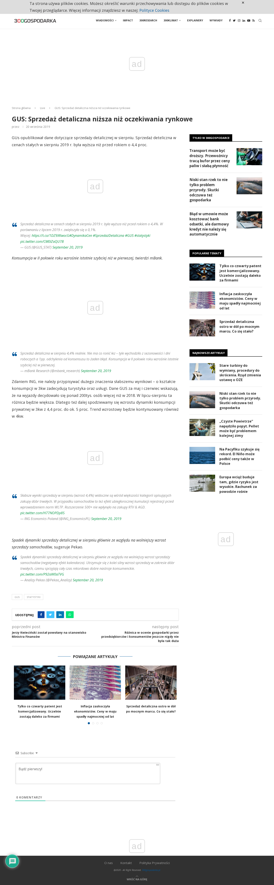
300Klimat (171, 20)
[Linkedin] (244, 20)
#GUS (129, 235)
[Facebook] (230, 20)
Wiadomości (105, 20)
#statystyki (142, 235)
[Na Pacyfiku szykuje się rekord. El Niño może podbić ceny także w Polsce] (202, 455)
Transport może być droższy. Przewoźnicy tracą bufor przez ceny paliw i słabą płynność (209, 158)
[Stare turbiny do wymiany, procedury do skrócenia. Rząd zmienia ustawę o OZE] (202, 371)
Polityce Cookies (154, 10)
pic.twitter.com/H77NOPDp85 (42, 513)
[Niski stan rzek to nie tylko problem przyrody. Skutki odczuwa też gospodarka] (249, 185)
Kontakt (126, 863)
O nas (108, 863)
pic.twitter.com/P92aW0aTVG (42, 574)
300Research (148, 20)
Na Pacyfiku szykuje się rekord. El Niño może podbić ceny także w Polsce (239, 456)
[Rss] (253, 20)
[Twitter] (234, 20)
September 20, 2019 (67, 247)
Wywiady (216, 20)
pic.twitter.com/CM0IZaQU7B (42, 241)
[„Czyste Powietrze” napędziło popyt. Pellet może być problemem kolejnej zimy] (202, 427)
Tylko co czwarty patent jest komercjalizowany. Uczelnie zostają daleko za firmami (39, 711)
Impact (128, 20)
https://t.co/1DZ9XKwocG (50, 235)
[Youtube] (248, 20)
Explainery (195, 20)
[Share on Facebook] (41, 614)
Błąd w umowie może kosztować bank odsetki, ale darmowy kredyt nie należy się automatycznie (209, 224)
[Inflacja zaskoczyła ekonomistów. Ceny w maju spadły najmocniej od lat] (95, 683)
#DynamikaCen (80, 235)
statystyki (33, 597)
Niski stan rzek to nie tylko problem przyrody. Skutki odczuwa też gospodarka (208, 189)
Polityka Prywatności (154, 863)
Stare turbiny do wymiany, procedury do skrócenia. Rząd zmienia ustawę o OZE (240, 372)
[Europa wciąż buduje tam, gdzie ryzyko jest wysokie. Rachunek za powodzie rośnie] (202, 483)
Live (42, 108)
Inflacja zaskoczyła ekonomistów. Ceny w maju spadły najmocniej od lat (95, 711)
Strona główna (21, 108)
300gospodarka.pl (151, 870)
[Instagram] (239, 20)
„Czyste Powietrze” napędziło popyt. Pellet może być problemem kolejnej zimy (239, 428)
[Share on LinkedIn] (60, 614)
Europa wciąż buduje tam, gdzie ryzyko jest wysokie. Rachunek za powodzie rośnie (238, 484)
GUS (17, 597)
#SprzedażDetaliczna (108, 235)
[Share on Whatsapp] (70, 614)
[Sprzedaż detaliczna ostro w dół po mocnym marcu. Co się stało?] (151, 683)
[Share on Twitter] (50, 614)
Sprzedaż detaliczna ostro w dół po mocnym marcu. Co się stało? (239, 326)
